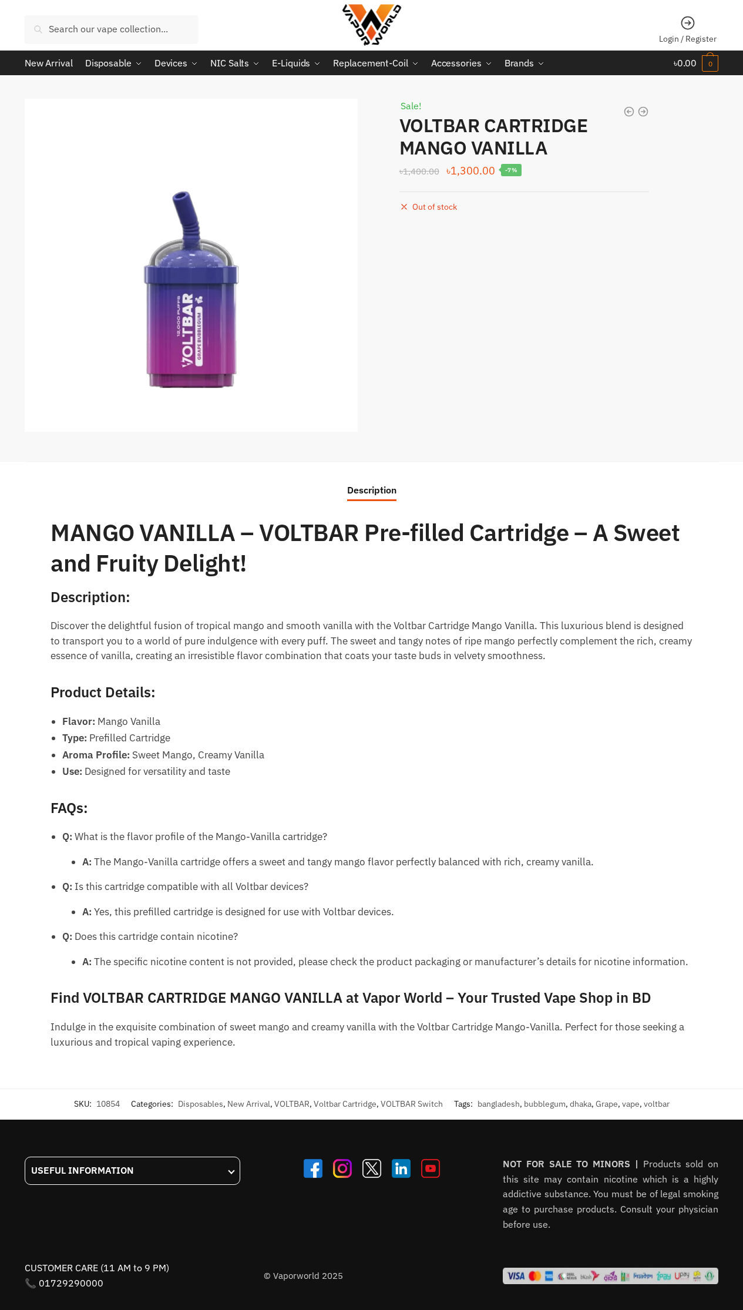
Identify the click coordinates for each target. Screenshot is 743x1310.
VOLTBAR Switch (412, 1104)
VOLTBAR (292, 1104)
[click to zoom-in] (191, 265)
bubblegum (545, 1104)
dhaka (580, 1104)
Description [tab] (371, 490)
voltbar (657, 1104)
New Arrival (248, 1104)
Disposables (200, 1104)
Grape (607, 1104)
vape (631, 1104)
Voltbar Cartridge (345, 1104)
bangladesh (499, 1104)
